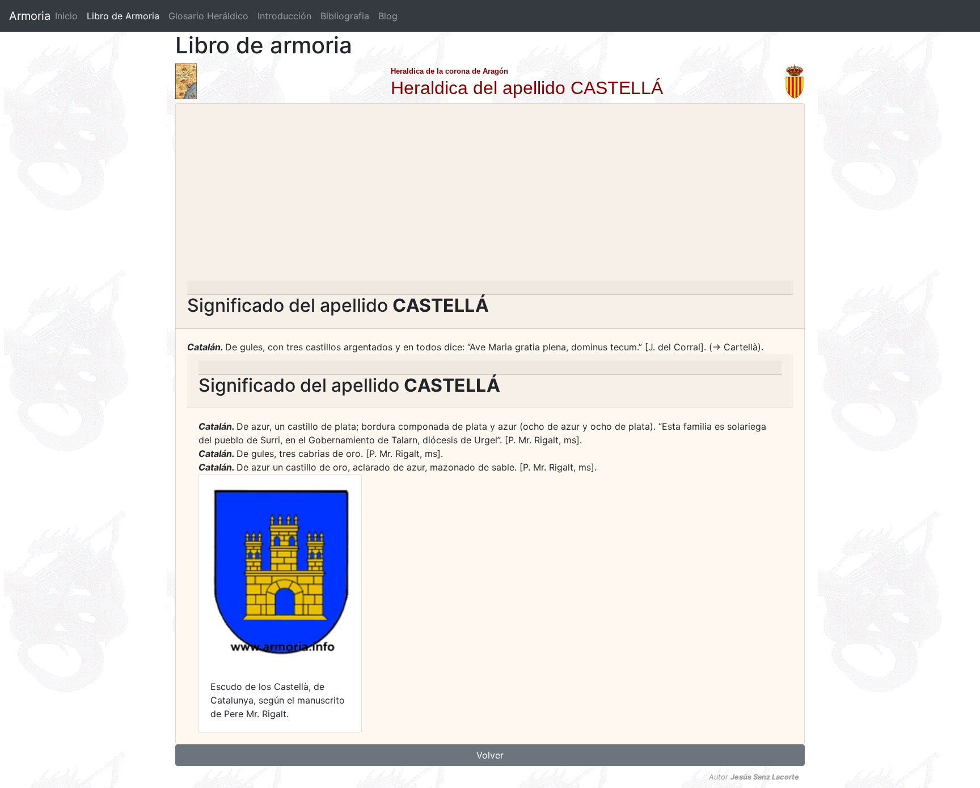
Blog (388, 16)
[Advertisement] (490, 195)
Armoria (29, 16)
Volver (490, 755)
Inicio (66, 16)
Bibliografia (344, 16)
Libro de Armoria (125, 16)
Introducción (284, 16)
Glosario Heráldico (208, 16)
